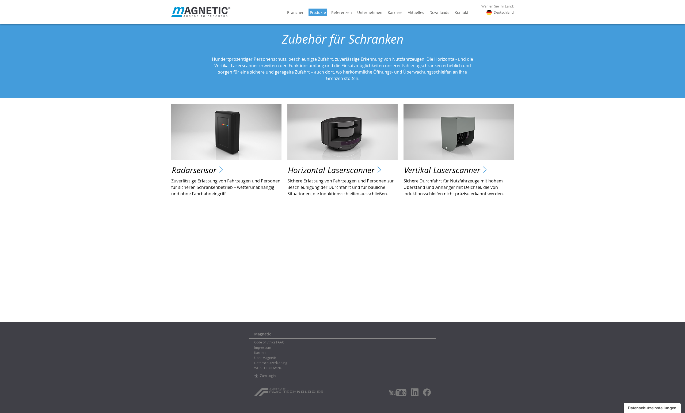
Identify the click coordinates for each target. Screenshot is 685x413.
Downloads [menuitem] (439, 12)
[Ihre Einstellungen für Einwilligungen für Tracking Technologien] (652, 408)
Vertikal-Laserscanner (442, 170)
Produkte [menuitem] (318, 12)
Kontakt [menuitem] (461, 12)
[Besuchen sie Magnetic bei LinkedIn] (415, 392)
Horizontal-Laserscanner (331, 170)
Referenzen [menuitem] (341, 12)
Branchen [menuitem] (296, 12)
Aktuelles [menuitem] (416, 12)
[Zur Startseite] (200, 12)
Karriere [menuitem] (395, 12)
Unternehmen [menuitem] (369, 12)
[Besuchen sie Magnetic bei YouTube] (397, 392)
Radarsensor (194, 170)
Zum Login (268, 375)
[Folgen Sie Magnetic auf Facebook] (427, 392)
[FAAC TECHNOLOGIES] (289, 390)
